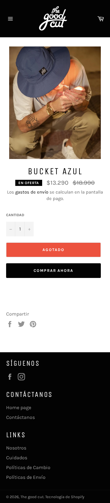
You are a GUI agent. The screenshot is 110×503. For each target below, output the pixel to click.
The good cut (32, 496)
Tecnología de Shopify (64, 496)
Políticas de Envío (26, 477)
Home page (18, 407)
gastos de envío (31, 192)
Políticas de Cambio (28, 467)
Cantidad (15, 215)
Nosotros (16, 448)
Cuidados (16, 457)
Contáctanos (20, 417)
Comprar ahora (53, 270)
